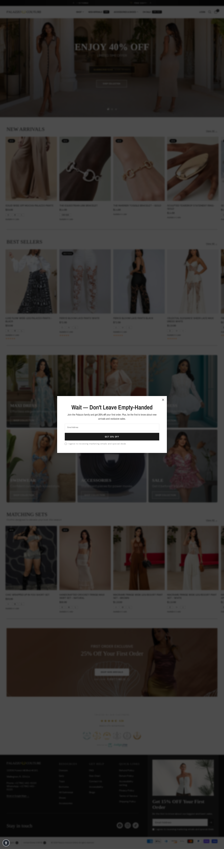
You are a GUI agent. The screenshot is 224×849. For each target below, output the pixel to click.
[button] (6, 843)
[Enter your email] (112, 436)
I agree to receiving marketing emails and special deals (97, 443)
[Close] (163, 400)
